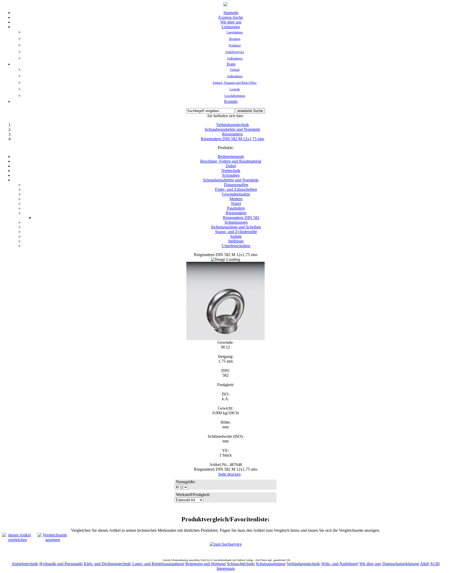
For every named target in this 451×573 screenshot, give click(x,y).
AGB (434, 564)
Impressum (226, 568)
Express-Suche (230, 17)
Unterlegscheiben (236, 246)
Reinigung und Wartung (205, 564)
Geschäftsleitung (234, 96)
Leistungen (231, 27)
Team (230, 64)
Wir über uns (230, 22)
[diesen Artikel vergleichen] (17, 539)
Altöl (424, 564)
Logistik (235, 89)
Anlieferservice (234, 52)
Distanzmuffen (236, 184)
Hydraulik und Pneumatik (60, 564)
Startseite (230, 12)
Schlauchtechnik (240, 564)
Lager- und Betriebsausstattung (157, 564)
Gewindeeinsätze (236, 194)
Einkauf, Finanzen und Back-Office (235, 83)
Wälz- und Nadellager (339, 564)
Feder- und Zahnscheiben (236, 189)
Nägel (236, 203)
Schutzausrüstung (270, 564)
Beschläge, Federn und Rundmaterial (230, 161)
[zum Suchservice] (226, 544)
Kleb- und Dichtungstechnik (107, 564)
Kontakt (231, 101)
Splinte (236, 236)
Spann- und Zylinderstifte (236, 231)
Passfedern (236, 208)
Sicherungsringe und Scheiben (236, 227)
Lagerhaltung (235, 32)
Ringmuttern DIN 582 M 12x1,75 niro (232, 139)
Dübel (231, 166)
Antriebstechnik (24, 564)
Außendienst (234, 58)
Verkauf (235, 70)
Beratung (234, 39)
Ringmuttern (232, 134)
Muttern (235, 199)
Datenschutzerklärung (400, 564)
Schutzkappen (236, 222)
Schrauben (231, 175)
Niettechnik (230, 170)
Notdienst (235, 45)
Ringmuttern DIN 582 (241, 217)
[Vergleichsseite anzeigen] (53, 539)
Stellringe (236, 241)
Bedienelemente (231, 156)
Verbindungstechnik (232, 124)
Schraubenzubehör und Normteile (232, 129)
